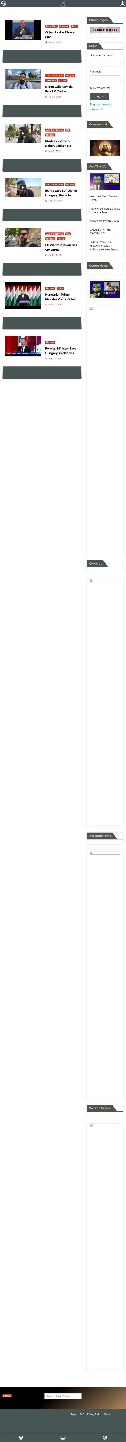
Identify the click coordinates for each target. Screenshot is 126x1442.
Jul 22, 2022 (54, 255)
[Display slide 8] (114, 818)
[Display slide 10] (102, 820)
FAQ (82, 1414)
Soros (74, 26)
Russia (61, 239)
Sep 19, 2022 (55, 201)
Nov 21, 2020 (55, 304)
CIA (68, 234)
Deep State (51, 26)
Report (74, 1414)
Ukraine (62, 80)
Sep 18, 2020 (55, 358)
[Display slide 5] (106, 818)
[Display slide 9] (99, 820)
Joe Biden (51, 80)
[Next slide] (115, 289)
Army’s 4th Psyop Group (104, 221)
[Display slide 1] (104, 293)
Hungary (64, 26)
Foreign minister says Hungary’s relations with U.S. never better (61, 353)
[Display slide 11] (104, 820)
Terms (107, 1414)
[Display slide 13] (109, 820)
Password (96, 71)
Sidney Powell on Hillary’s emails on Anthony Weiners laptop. (104, 246)
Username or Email (101, 55)
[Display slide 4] (104, 818)
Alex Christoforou (54, 75)
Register (95, 104)
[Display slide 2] (107, 293)
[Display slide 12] (107, 820)
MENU (7, 1395)
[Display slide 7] (111, 818)
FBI (67, 130)
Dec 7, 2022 (54, 151)
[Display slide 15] (114, 820)
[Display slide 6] (109, 818)
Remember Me (102, 88)
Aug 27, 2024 (55, 42)
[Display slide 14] (112, 820)
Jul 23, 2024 (54, 97)
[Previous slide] (94, 289)
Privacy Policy (94, 1414)
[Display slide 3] (109, 293)
